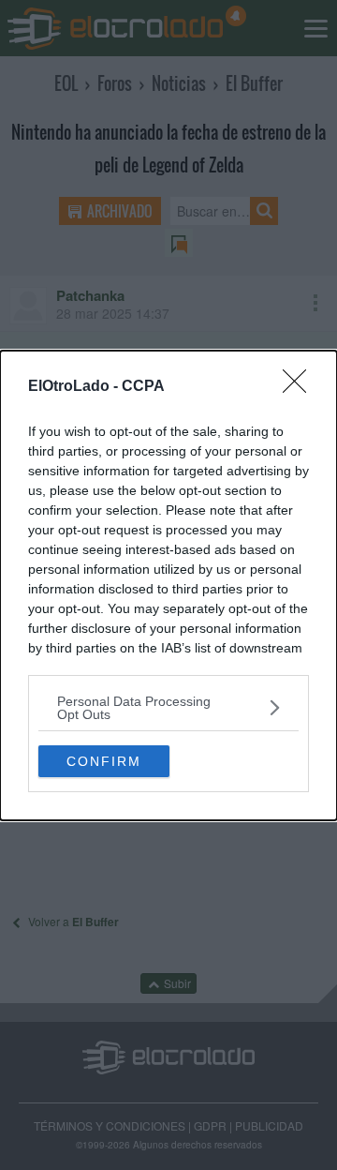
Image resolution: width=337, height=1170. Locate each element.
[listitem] (168, 708)
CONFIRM (103, 761)
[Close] (300, 387)
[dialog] (168, 585)
